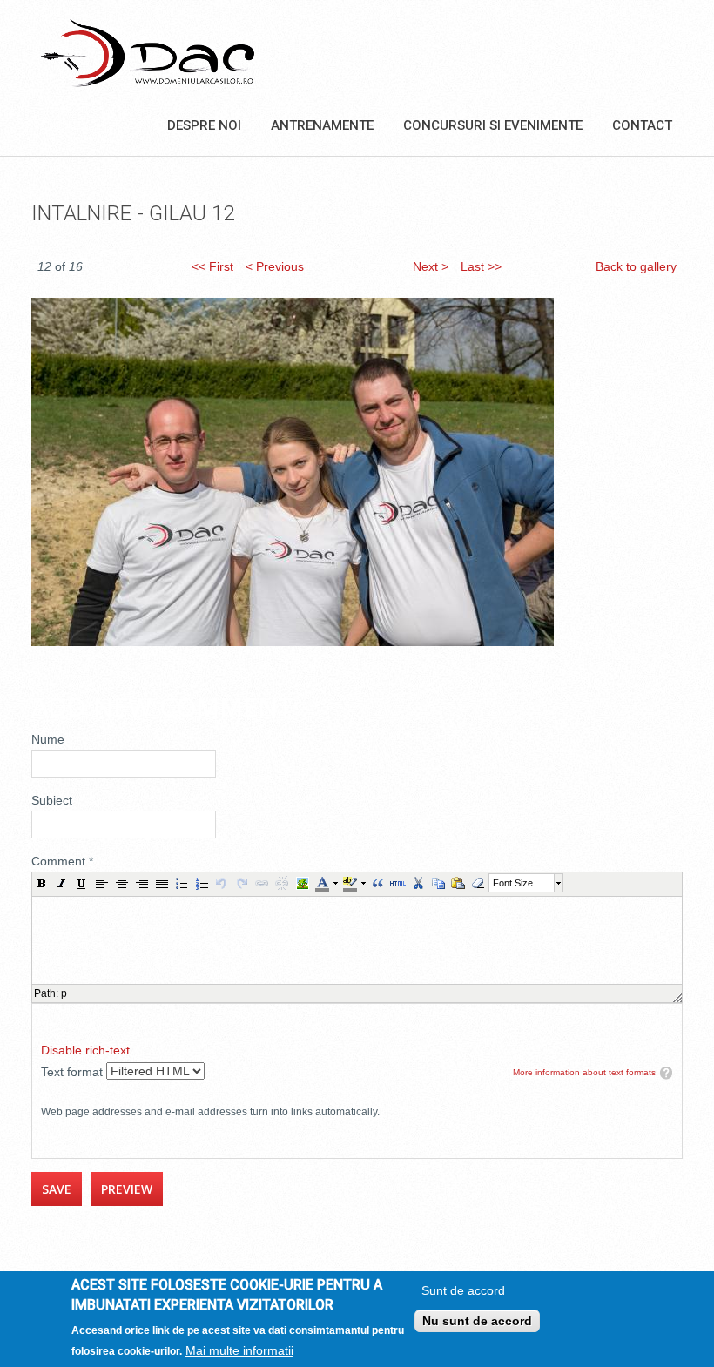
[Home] (147, 52)
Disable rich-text (85, 1050)
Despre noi (204, 125)
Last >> (481, 266)
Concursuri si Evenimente (493, 125)
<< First (212, 266)
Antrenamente (322, 125)
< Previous (275, 266)
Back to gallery (636, 266)
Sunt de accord (463, 1290)
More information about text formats (584, 1072)
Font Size (513, 883)
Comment (62, 861)
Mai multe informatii (239, 1350)
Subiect (51, 800)
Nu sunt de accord (477, 1321)
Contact (642, 125)
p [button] (64, 993)
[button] (41, 882)
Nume (47, 739)
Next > (430, 266)
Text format (73, 1072)
